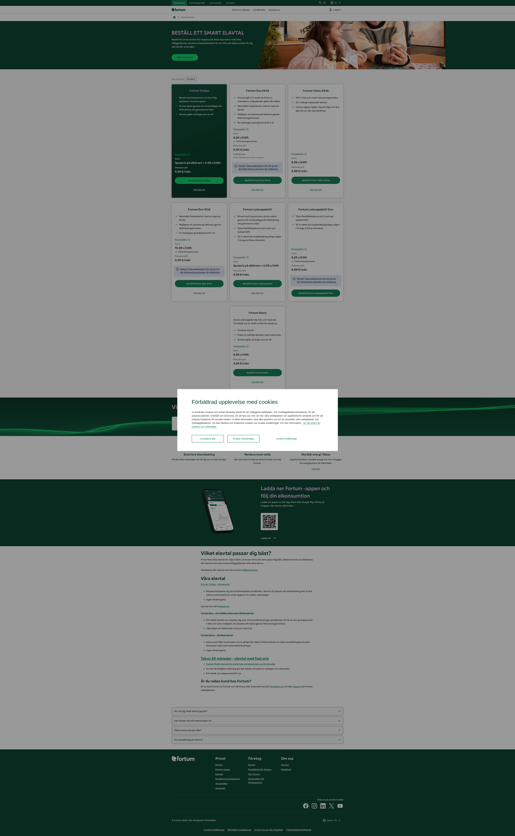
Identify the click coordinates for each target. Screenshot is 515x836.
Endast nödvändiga (243, 438)
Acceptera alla (207, 438)
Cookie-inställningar (286, 438)
